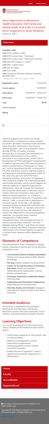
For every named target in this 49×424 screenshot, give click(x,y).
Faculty (7, 374)
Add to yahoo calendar (38, 108)
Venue (6, 369)
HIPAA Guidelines (8, 417)
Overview (8, 43)
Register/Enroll (11, 386)
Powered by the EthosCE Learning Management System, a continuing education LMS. (39, 422)
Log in (31, 3)
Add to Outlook (45, 108)
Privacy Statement (8, 415)
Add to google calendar (35, 108)
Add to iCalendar (41, 108)
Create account (41, 3)
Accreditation (10, 380)
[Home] (24, 10)
